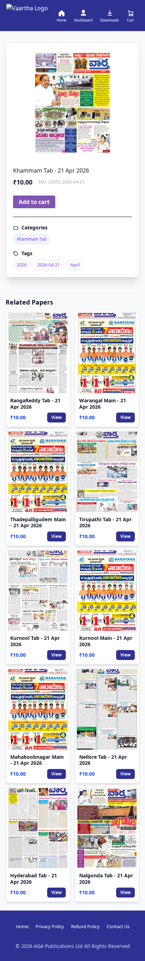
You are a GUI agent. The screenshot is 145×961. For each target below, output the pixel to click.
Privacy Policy (50, 926)
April (75, 265)
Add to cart (34, 202)
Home (22, 926)
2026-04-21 (48, 265)
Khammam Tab (31, 239)
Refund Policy (85, 926)
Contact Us (118, 926)
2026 (22, 265)
